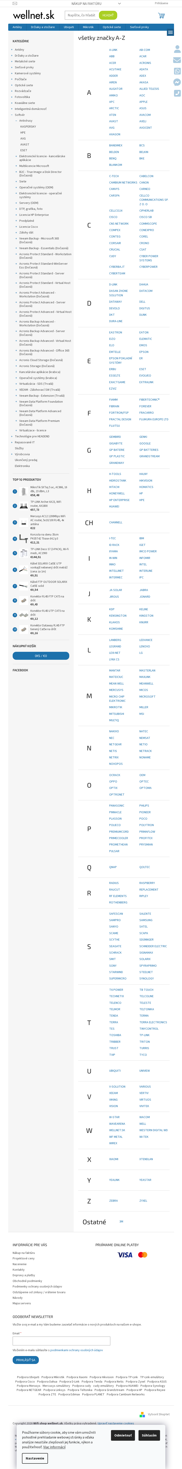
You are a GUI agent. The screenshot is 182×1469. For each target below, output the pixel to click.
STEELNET (146, 972)
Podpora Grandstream (109, 1390)
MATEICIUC (116, 677)
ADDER (113, 76)
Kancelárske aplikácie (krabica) (39, 372)
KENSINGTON (118, 616)
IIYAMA (113, 551)
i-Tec (112, 538)
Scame (113, 933)
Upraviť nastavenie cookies (116, 1423)
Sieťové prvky (24, 67)
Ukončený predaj (26, 460)
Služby (19, 448)
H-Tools (115, 474)
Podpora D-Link (69, 1381)
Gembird (115, 437)
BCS (142, 145)
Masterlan (147, 670)
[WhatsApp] (177, 71)
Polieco (115, 825)
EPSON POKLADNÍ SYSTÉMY (120, 360)
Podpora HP (134, 1390)
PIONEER (145, 812)
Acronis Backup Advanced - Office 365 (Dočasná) (44, 352)
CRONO (144, 243)
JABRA (143, 590)
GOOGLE (145, 443)
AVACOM (145, 115)
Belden (114, 152)
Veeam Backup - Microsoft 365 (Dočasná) (39, 240)
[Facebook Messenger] (177, 82)
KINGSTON (146, 616)
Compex (114, 230)
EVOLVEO (145, 375)
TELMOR (114, 1009)
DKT (112, 315)
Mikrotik (115, 707)
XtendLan (146, 1159)
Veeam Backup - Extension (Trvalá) (42, 396)
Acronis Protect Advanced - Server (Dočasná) (42, 304)
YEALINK (114, 1180)
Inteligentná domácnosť (31, 109)
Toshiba (115, 1035)
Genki (143, 437)
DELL (142, 302)
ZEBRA (113, 1201)
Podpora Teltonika (80, 1390)
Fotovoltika (22, 97)
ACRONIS (145, 63)
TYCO (143, 1055)
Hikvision (145, 480)
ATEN (112, 115)
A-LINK (113, 50)
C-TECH (114, 176)
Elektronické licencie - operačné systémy (40, 195)
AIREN (113, 82)
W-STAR (114, 1117)
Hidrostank (117, 480)
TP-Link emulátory (152, 1377)
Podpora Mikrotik (53, 1377)
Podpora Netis (114, 1381)
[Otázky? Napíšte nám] (177, 60)
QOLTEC (144, 867)
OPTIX (113, 788)
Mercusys (116, 690)
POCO (143, 819)
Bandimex (115, 145)
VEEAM (113, 1093)
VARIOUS (145, 1087)
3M (121, 1221)
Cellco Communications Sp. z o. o (153, 200)
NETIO (143, 744)
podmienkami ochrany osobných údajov (76, 1350)
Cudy (112, 256)
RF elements (118, 896)
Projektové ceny (24, 1258)
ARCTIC (114, 108)
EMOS (143, 345)
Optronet (117, 794)
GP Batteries (148, 450)
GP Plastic (117, 456)
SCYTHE (114, 939)
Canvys (114, 189)
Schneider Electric (153, 946)
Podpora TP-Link (127, 1377)
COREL (143, 236)
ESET (23, 150)
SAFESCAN (116, 914)
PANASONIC (116, 805)
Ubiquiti (115, 1071)
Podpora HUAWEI (127, 1386)
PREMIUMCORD (119, 832)
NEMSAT (144, 738)
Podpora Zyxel (135, 1381)
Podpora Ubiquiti (28, 1377)
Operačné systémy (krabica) (38, 378)
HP (141, 493)
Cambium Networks (123, 182)
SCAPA (143, 933)
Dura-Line (116, 321)
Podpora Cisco (25, 1381)
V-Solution (117, 1087)
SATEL (143, 926)
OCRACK (114, 775)
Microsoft (147, 696)
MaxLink (144, 677)
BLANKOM (115, 165)
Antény (19, 50)
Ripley (143, 896)
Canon (144, 182)
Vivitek (144, 1106)
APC (112, 102)
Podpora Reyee (154, 1390)
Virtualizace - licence (32, 430)
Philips (144, 805)
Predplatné (26, 221)
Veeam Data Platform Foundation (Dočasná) (41, 404)
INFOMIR (144, 558)
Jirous (114, 597)
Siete (22, 181)
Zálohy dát (26, 232)
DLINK (143, 315)
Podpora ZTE (47, 1394)
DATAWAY (115, 302)
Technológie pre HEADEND (32, 436)
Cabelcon (146, 176)
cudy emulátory (103, 1386)
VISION (113, 1106)
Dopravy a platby (24, 1275)
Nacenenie (20, 1264)
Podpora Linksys (54, 1390)
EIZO (112, 339)
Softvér (20, 115)
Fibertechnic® (149, 400)
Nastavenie (35, 1458)
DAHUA (143, 284)
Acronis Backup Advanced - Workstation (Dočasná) (37, 323)
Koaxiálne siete (25, 103)
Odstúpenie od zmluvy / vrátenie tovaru (39, 1292)
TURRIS (144, 1048)
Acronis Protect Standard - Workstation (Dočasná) (45, 256)
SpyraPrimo (148, 966)
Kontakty (19, 1270)
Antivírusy (25, 121)
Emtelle (115, 352)
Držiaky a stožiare (27, 56)
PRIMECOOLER (118, 838)
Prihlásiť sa (25, 1360)
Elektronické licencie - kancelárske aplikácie (42, 158)
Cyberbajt (117, 267)
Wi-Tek (143, 1137)
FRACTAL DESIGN (120, 419)
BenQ (113, 158)
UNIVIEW (144, 1071)
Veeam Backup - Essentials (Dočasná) (43, 248)
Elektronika (22, 466)
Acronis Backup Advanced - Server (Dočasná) (42, 333)
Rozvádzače (23, 91)
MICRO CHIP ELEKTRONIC (117, 698)
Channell (115, 522)
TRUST (114, 1048)
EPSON (143, 352)
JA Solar (115, 590)
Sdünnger (146, 939)
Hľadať (108, 15)
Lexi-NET (115, 653)
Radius (114, 883)
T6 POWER (116, 990)
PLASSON (115, 819)
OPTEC (144, 781)
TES (112, 1029)
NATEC (143, 731)
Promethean (118, 844)
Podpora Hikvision (102, 1377)
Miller (143, 707)
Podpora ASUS (157, 1381)
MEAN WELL (116, 683)
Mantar (114, 670)
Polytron (146, 825)
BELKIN (143, 152)
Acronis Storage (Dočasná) (37, 366)
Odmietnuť (123, 1435)
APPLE (143, 102)
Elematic (145, 339)
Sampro (115, 920)
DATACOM (145, 291)
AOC (142, 95)
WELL (142, 1124)
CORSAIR (115, 243)
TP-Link (144, 1035)
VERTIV (143, 1093)
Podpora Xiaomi (77, 1377)
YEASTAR (145, 1180)
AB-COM (144, 50)
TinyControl (148, 1029)
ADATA (143, 69)
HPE (23, 132)
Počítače (21, 79)
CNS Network (119, 224)
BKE (141, 158)
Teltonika (146, 1009)
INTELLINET (116, 571)
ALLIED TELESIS (149, 89)
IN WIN (113, 558)
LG (141, 653)
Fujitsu (114, 426)
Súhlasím (149, 1435)
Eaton (143, 332)
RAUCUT (114, 890)
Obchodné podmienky (27, 1281)
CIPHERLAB (146, 210)
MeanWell (146, 683)
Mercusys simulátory (56, 1386)
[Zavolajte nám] (177, 93)
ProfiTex (145, 838)
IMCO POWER (148, 551)
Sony (113, 966)
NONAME (145, 757)
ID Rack (114, 545)
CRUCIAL (114, 249)
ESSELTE (114, 375)
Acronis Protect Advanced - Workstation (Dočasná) (37, 295)
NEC (111, 738)
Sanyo (113, 926)
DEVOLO (114, 308)
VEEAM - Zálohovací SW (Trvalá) (39, 390)
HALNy (143, 474)
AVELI (142, 121)
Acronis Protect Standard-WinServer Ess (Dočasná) (43, 266)
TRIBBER (115, 1042)
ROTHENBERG (118, 902)
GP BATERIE (117, 450)
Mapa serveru (22, 1303)
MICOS (143, 690)
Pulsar (114, 851)
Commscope (148, 224)
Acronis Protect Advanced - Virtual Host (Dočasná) (45, 314)
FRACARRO (146, 413)
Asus (142, 108)
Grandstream (149, 456)
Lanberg (115, 640)
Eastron (115, 332)
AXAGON (114, 134)
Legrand (115, 646)
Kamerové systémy (28, 73)
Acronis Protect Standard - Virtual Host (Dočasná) (44, 285)
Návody (18, 1298)
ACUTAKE (115, 69)
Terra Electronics (153, 1022)
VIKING (113, 1100)
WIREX (113, 1143)
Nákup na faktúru (86, 3)
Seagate (115, 946)
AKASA (143, 82)
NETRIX (114, 757)
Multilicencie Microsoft (34, 166)
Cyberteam (117, 273)
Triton (144, 1042)
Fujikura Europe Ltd (153, 419)
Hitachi (114, 487)
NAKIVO (114, 731)
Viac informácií (54, 1447)
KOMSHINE (116, 629)
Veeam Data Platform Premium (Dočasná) (39, 423)
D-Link (113, 284)
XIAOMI (113, 1159)
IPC (141, 577)
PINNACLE (115, 812)
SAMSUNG (145, 920)
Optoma (145, 788)
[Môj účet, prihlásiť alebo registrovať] (177, 49)
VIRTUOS (145, 1100)
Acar (142, 56)
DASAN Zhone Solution (118, 293)
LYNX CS (114, 659)
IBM (141, 538)
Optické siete (24, 85)
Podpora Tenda (92, 1381)
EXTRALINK (146, 382)
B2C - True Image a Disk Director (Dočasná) (40, 174)
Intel (143, 564)
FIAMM (113, 400)
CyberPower (148, 267)
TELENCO (115, 1003)
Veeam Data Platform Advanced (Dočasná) (40, 413)
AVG (23, 138)
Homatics (146, 487)
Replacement (148, 890)
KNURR (143, 622)
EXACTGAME (117, 382)
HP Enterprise (119, 500)
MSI (141, 714)
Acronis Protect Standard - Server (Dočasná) (41, 275)
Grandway (116, 463)
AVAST (24, 144)
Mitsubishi (116, 714)
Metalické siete (25, 61)
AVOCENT (145, 128)
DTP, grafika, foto (31, 209)
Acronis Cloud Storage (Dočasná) (41, 360)
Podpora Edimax (69, 1394)
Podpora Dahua (47, 1381)
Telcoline (146, 996)
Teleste (145, 1003)
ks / (41, 656)
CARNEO (144, 189)
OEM (142, 775)
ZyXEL (143, 1201)
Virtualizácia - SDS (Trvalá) (36, 384)
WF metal (116, 1137)
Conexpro (146, 230)
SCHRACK (115, 953)
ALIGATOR (116, 89)
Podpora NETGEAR (29, 1390)
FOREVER (145, 406)
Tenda (113, 1016)
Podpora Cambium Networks (126, 1394)
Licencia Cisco (28, 227)
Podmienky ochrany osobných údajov (37, 1286)
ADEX (142, 76)
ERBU (112, 369)
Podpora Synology (152, 1386)
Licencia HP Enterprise (34, 215)
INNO (112, 564)
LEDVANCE (145, 640)
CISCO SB (145, 217)
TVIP (112, 1055)
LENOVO (144, 646)
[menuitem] (17, 27)
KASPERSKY (28, 126)
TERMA (144, 1016)
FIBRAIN (114, 406)
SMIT (112, 959)
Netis (113, 751)
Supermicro (118, 978)
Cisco (113, 217)
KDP (112, 609)
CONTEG (115, 236)
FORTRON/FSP (119, 413)
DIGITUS (144, 308)
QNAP (113, 867)
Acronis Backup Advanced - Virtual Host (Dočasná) (45, 343)
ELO (111, 345)
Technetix (116, 996)
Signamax (146, 953)
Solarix (144, 959)
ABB (112, 56)
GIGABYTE (116, 443)
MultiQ (114, 720)
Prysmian (146, 844)
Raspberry (147, 883)
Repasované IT (25, 442)
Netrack (145, 751)
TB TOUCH (146, 990)
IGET (142, 545)
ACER (112, 63)
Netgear (115, 744)
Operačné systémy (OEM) (36, 187)
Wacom (144, 1117)
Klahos (114, 622)
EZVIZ (113, 388)
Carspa (114, 195)
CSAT (142, 249)
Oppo (113, 781)
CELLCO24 (115, 210)
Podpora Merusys (28, 1386)
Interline (145, 571)
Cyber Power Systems (148, 258)
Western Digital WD (153, 1130)
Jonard (144, 597)
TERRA (113, 1022)
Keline (143, 609)
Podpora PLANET (93, 1394)
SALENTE (145, 914)
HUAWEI (114, 506)
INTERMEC (116, 577)
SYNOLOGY (146, 978)
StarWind (116, 972)
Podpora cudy (81, 1386)
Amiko (113, 95)
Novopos (116, 764)
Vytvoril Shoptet (159, 1414)
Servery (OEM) (28, 203)
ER (141, 358)
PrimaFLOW (147, 832)
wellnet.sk (117, 1130)
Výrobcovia (22, 454)
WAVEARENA (117, 1124)
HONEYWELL (117, 493)
